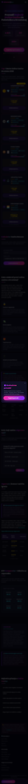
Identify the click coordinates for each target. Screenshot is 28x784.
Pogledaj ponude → (14, 398)
